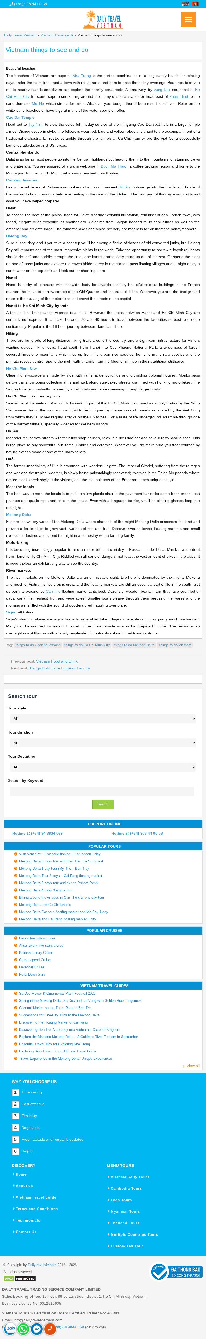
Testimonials (28, 1220)
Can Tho (53, 591)
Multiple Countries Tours (134, 1235)
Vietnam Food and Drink (57, 661)
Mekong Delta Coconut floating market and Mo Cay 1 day (63, 912)
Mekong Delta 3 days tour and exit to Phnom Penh (58, 883)
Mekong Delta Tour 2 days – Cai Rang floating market (60, 876)
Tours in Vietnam (103, 17)
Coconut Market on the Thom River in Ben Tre (55, 1008)
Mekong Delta (18, 514)
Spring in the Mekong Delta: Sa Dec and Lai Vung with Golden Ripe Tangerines (80, 1001)
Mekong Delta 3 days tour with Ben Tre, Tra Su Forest (61, 861)
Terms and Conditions (37, 1209)
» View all (191, 1065)
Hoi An (124, 187)
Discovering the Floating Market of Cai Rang (53, 1022)
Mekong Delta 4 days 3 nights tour (45, 890)
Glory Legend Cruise (35, 960)
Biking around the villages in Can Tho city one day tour (61, 897)
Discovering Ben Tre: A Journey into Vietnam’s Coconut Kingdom (69, 1030)
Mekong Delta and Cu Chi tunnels (45, 905)
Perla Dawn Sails (32, 974)
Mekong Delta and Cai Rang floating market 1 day (57, 919)
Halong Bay (16, 236)
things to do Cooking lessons (38, 645)
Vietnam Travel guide (57, 35)
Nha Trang (81, 75)
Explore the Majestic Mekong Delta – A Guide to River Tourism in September (78, 1037)
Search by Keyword (25, 780)
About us (24, 1186)
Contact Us (26, 1232)
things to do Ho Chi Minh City (87, 645)
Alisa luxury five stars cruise (41, 945)
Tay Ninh (36, 124)
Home (21, 1174)
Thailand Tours (125, 1223)
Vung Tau (162, 89)
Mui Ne (38, 103)
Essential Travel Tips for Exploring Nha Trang (54, 1044)
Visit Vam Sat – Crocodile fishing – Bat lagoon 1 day (60, 854)
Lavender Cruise (31, 967)
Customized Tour (127, 1246)
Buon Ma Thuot (114, 166)
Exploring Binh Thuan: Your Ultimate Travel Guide (57, 1051)
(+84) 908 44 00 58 (30, 4)
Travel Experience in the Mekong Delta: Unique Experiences (66, 1059)
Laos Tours (121, 1200)
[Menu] (188, 19)
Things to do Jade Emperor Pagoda (59, 668)
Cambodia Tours (126, 1188)
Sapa (10, 612)
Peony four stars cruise (37, 938)
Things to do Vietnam (175, 645)
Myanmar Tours (125, 1212)
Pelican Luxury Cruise (36, 953)
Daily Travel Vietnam (20, 35)
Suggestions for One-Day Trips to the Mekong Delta (59, 1015)
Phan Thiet (178, 96)
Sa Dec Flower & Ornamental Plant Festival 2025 (57, 993)
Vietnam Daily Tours (130, 1177)
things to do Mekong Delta (134, 645)
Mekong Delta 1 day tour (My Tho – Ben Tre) (54, 868)
